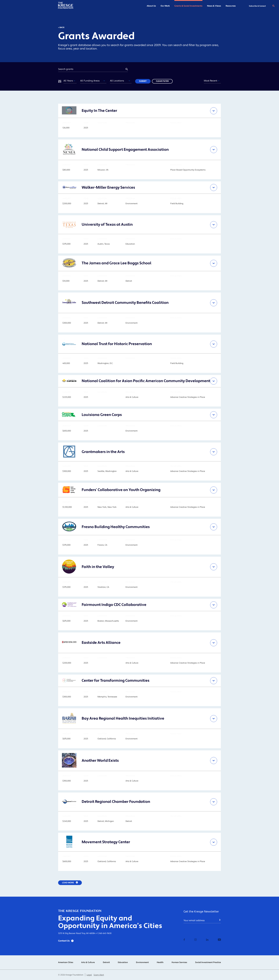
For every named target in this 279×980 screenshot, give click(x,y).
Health (160, 962)
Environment (142, 962)
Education (123, 962)
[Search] (273, 6)
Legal (89, 975)
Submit (143, 81)
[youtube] (219, 939)
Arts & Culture (88, 962)
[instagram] (195, 939)
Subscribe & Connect (257, 6)
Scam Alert (99, 975)
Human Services (179, 962)
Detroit (106, 962)
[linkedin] (207, 939)
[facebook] (184, 939)
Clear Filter (162, 81)
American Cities (65, 962)
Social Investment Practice (208, 962)
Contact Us (64, 940)
